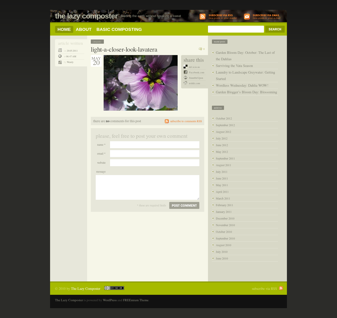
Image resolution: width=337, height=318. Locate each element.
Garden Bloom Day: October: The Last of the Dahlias (245, 55)
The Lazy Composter (86, 16)
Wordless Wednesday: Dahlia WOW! (242, 85)
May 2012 (222, 152)
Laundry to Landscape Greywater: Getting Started (245, 75)
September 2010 (225, 238)
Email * (101, 153)
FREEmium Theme (136, 300)
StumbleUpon (196, 78)
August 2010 (223, 245)
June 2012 (222, 145)
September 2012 (225, 125)
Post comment (184, 205)
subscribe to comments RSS (186, 121)
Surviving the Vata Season (234, 65)
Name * (101, 144)
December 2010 (225, 218)
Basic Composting (119, 29)
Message (101, 171)
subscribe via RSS (264, 288)
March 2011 (223, 198)
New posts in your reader (223, 18)
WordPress (110, 300)
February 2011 (224, 205)
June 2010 (222, 258)
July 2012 (221, 138)
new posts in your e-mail (266, 18)
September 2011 (225, 158)
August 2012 (223, 132)
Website (101, 162)
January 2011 (224, 212)
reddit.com (194, 83)
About (84, 29)
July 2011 (221, 172)
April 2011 (222, 192)
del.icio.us (194, 67)
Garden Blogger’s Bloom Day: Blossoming (246, 92)
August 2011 (223, 165)
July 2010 (221, 252)
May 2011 (222, 185)
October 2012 (224, 118)
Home (64, 29)
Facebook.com (196, 72)
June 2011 (222, 178)
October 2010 (224, 232)
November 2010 (225, 225)
